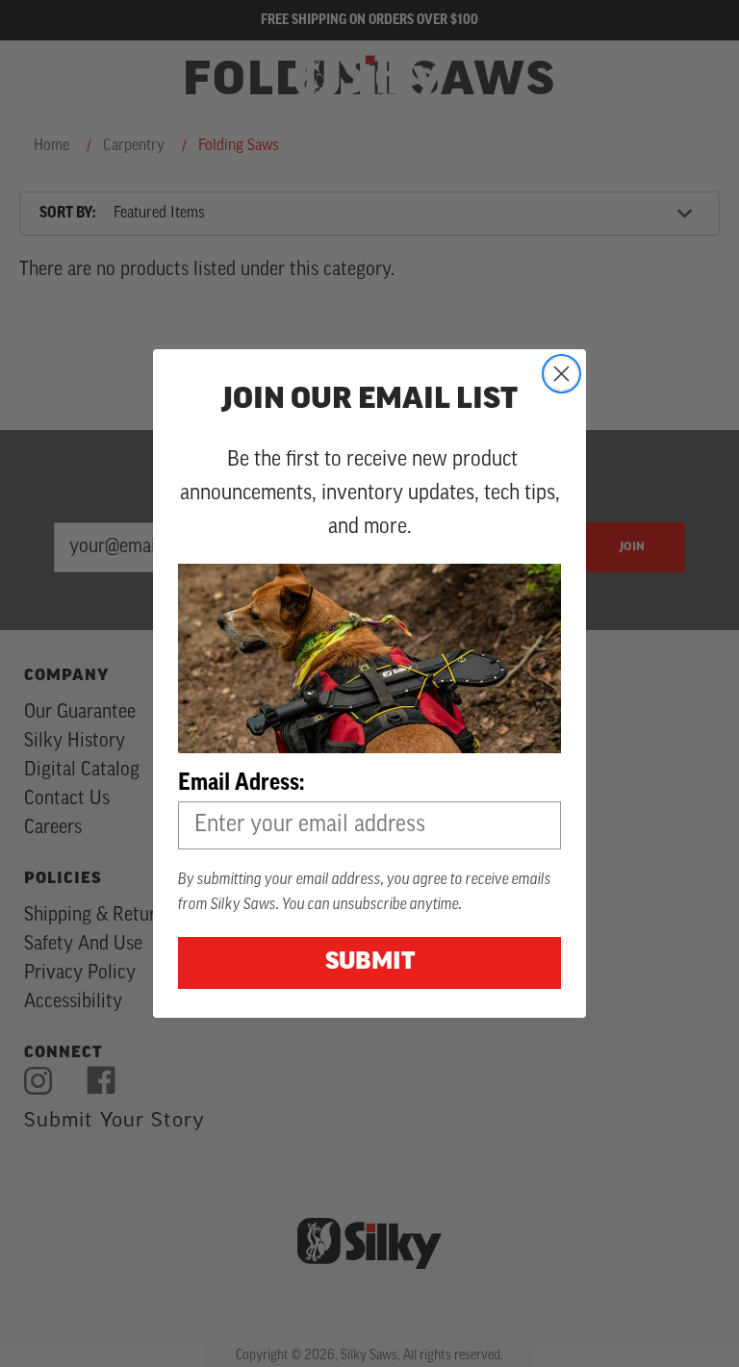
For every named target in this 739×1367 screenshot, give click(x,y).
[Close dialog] (561, 374)
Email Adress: (241, 784)
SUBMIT (370, 963)
